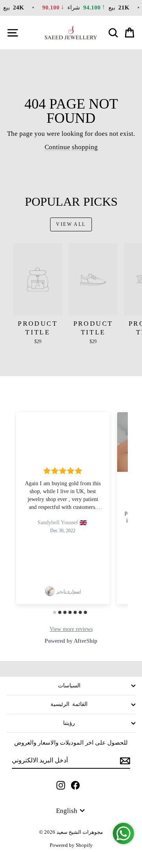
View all (71, 224)
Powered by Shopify (71, 845)
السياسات (69, 686)
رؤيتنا (69, 723)
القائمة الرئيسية (69, 704)
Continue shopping (71, 147)
